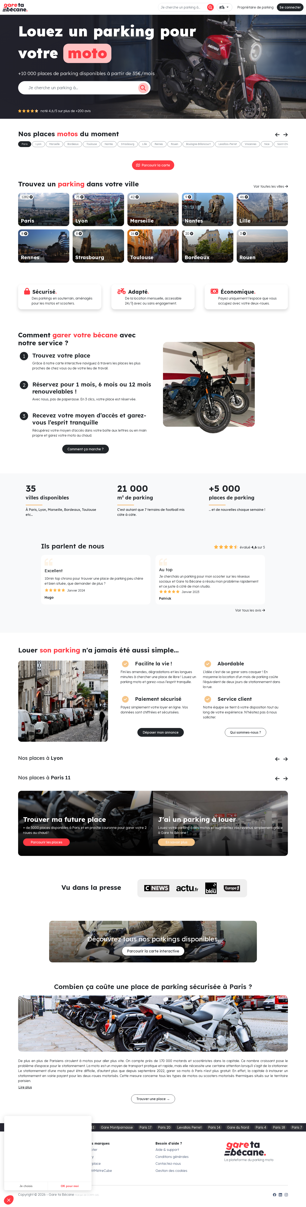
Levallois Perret (189, 1127)
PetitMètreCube (99, 1171)
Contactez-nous (168, 1163)
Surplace (94, 1163)
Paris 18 (279, 1127)
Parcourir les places (46, 842)
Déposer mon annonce (161, 732)
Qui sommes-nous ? (245, 732)
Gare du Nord (238, 1127)
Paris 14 (214, 1127)
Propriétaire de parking (255, 7)
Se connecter (290, 7)
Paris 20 (164, 1127)
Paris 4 (261, 1127)
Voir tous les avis (248, 610)
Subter (92, 1150)
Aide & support (167, 1150)
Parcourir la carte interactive (153, 951)
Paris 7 (297, 1127)
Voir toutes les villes (269, 186)
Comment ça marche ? (85, 449)
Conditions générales (172, 1157)
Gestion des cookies (171, 1171)
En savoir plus (176, 842)
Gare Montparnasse (117, 1127)
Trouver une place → (153, 1099)
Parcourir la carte (155, 165)
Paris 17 (145, 1127)
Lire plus (25, 1087)
